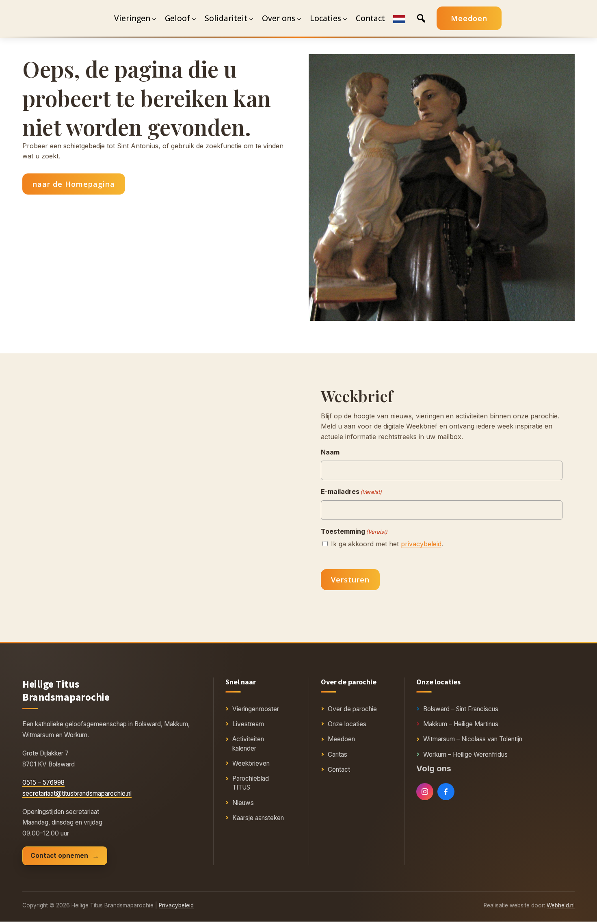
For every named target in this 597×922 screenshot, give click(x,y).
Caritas (337, 754)
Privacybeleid (176, 905)
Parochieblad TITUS (250, 783)
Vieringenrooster (255, 709)
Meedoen (469, 18)
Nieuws (243, 803)
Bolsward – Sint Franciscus (460, 709)
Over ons (278, 18)
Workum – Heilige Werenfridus (465, 754)
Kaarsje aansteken (258, 818)
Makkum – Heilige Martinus (460, 724)
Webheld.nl (561, 905)
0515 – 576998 (43, 782)
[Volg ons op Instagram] (424, 791)
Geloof (177, 18)
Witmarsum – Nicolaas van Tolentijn (472, 739)
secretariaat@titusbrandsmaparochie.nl (77, 793)
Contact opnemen (59, 855)
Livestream (248, 724)
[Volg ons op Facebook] (445, 791)
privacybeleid (421, 544)
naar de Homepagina (73, 184)
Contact (339, 769)
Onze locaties (347, 724)
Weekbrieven (251, 763)
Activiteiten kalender (248, 743)
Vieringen (132, 18)
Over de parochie (352, 709)
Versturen (350, 579)
